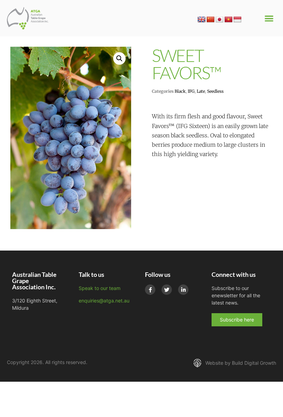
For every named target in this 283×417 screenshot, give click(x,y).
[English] (201, 19)
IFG (191, 91)
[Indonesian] (237, 19)
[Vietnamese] (228, 19)
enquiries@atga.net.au (104, 300)
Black (180, 91)
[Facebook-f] (150, 289)
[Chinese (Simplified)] (210, 19)
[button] (269, 18)
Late (201, 91)
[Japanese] (219, 19)
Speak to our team (99, 288)
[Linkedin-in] (183, 289)
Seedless (215, 91)
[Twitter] (167, 289)
